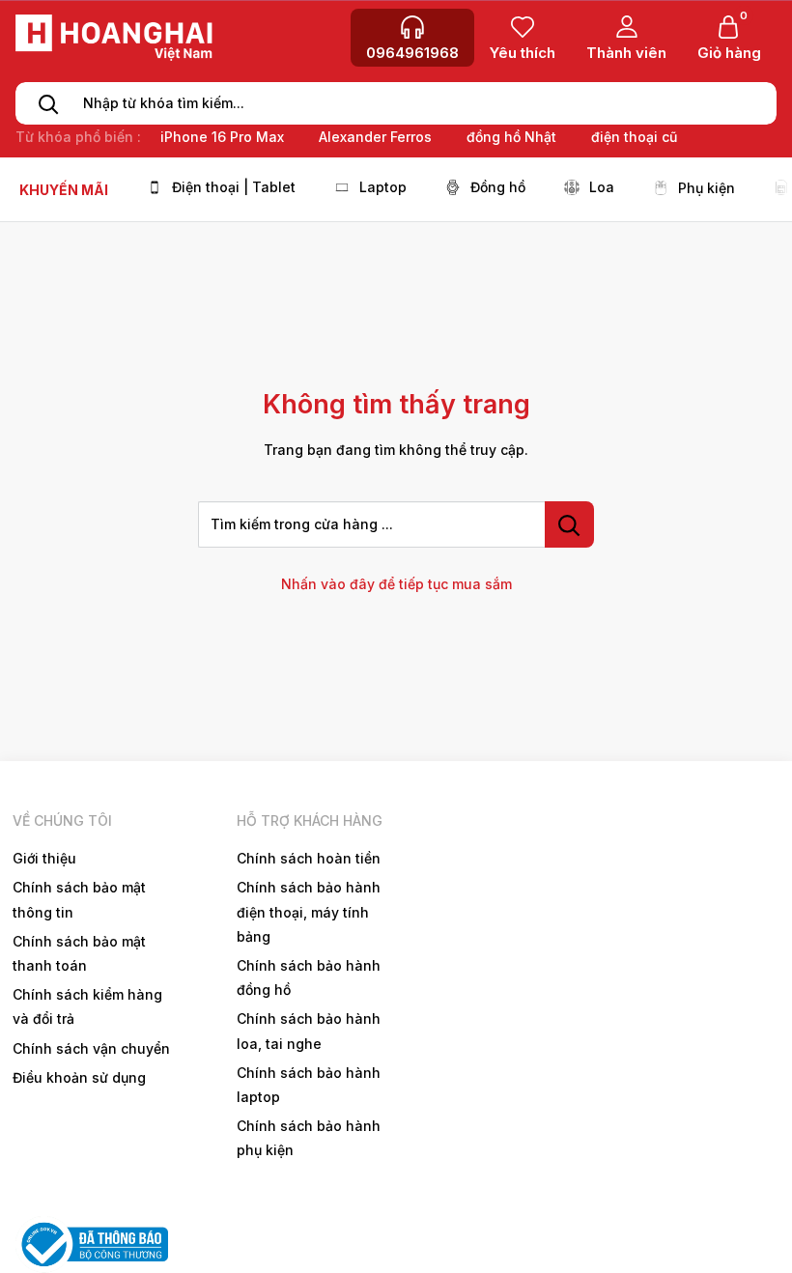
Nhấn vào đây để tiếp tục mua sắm (396, 584)
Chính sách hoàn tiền (309, 858)
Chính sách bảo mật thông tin (79, 899)
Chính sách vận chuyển (91, 1048)
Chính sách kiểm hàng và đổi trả (87, 1006)
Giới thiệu (44, 858)
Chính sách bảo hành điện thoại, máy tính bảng (309, 911)
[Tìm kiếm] (42, 103)
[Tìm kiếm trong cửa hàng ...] (569, 524)
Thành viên (626, 52)
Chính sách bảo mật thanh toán (79, 953)
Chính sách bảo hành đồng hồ (309, 977)
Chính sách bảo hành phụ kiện (309, 1137)
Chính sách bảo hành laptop (309, 1084)
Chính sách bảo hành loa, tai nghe (309, 1030)
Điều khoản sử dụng (79, 1077)
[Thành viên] (626, 26)
